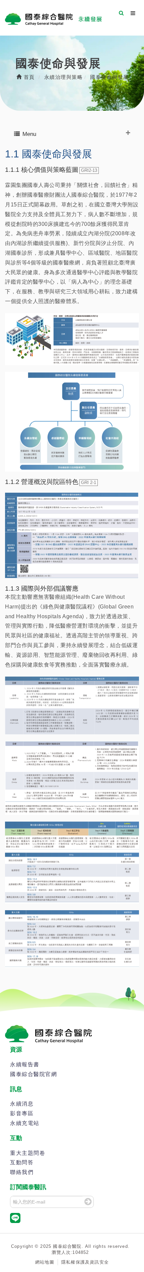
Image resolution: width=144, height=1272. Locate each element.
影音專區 (21, 1113)
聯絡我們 (21, 1172)
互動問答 (21, 1162)
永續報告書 (25, 1064)
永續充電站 (25, 1123)
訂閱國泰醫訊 (28, 1187)
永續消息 (21, 1104)
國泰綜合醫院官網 (33, 1074)
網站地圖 (44, 1262)
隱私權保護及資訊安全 (85, 1262)
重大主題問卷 (27, 1153)
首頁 (28, 77)
